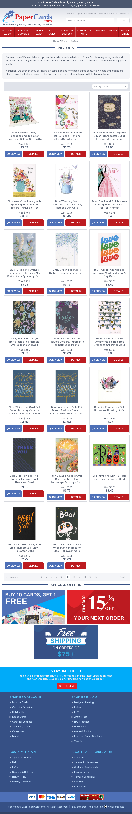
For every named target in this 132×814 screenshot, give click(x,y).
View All (78, 741)
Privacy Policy (81, 772)
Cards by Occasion (23, 32)
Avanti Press (80, 716)
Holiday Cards (39, 32)
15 (90, 577)
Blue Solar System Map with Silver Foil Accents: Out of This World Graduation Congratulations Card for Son (109, 136)
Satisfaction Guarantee (86, 762)
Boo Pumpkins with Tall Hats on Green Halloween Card (109, 477)
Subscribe (67, 686)
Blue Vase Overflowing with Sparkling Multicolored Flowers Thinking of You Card (24, 204)
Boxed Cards (52, 32)
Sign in (79, 13)
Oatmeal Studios (82, 731)
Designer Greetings (84, 702)
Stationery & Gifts (84, 32)
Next (122, 577)
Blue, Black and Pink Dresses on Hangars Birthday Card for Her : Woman (109, 204)
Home (69, 13)
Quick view (13, 154)
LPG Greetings (81, 721)
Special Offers (125, 32)
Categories (100, 30)
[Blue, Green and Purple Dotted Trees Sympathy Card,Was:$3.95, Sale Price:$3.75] (67, 249)
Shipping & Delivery (22, 772)
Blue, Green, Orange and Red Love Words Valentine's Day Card (109, 273)
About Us (79, 757)
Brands (113, 30)
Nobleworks (80, 726)
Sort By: (98, 86)
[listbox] (115, 86)
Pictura (77, 707)
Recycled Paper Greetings (88, 736)
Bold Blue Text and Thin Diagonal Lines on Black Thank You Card (24, 479)
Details (33, 154)
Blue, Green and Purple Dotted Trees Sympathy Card (66, 271)
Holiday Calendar (21, 781)
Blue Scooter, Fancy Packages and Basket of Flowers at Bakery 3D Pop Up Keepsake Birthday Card (24, 136)
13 (79, 577)
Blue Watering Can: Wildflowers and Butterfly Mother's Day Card (66, 204)
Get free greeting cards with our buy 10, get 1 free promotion (66, 5)
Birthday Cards (7, 32)
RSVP (77, 712)
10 (61, 577)
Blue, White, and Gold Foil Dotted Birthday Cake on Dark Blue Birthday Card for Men (24, 410)
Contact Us (124, 13)
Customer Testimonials (86, 767)
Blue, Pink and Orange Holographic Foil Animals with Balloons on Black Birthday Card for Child (24, 342)
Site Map (79, 781)
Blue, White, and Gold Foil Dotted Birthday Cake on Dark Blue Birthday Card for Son (67, 410)
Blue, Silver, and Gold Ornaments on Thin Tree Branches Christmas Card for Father (109, 342)
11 (68, 577)
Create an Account (96, 13)
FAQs (15, 767)
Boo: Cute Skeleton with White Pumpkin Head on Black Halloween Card (66, 547)
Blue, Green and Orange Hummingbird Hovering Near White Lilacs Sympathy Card (24, 273)
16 (96, 577)
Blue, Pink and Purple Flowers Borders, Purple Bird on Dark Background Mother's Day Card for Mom (67, 342)
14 (85, 577)
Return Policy (19, 776)
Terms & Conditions (84, 776)
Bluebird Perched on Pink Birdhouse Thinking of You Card (109, 410)
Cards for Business (67, 32)
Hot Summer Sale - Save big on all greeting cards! (66, 2)
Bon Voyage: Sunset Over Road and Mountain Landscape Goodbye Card (67, 479)
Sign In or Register (22, 757)
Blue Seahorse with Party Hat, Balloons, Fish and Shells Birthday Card (67, 136)
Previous (13, 577)
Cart (125, 20)
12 (74, 577)
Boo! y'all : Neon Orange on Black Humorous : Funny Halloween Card (24, 547)
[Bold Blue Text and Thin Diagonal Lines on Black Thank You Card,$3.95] (24, 455)
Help (111, 13)
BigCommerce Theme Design (87, 806)
